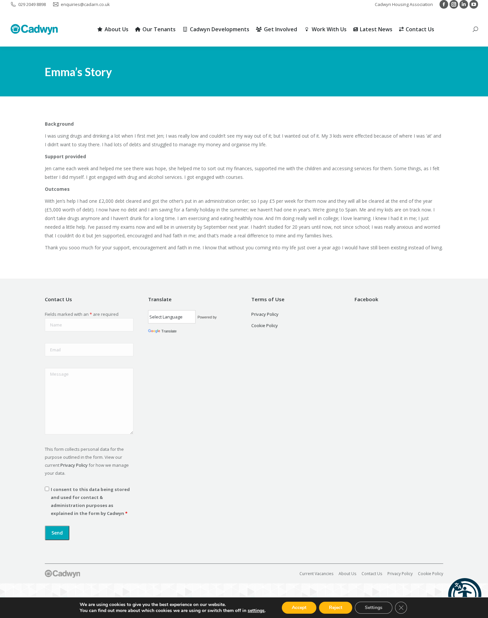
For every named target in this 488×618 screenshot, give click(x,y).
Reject (335, 607)
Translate (169, 331)
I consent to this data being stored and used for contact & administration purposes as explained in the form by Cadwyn (90, 501)
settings (256, 611)
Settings (373, 607)
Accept (299, 607)
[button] (464, 594)
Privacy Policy (74, 465)
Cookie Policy (264, 325)
